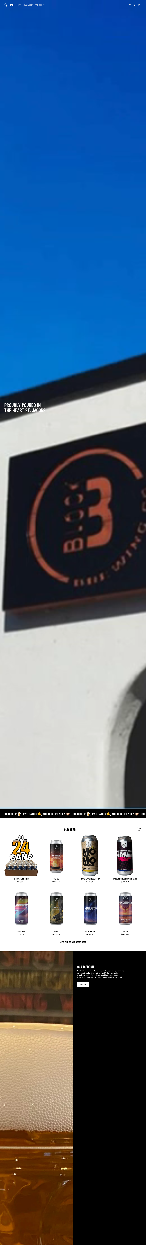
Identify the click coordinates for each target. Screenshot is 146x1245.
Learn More (83, 984)
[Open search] (130, 4)
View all (139, 829)
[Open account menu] (134, 4)
